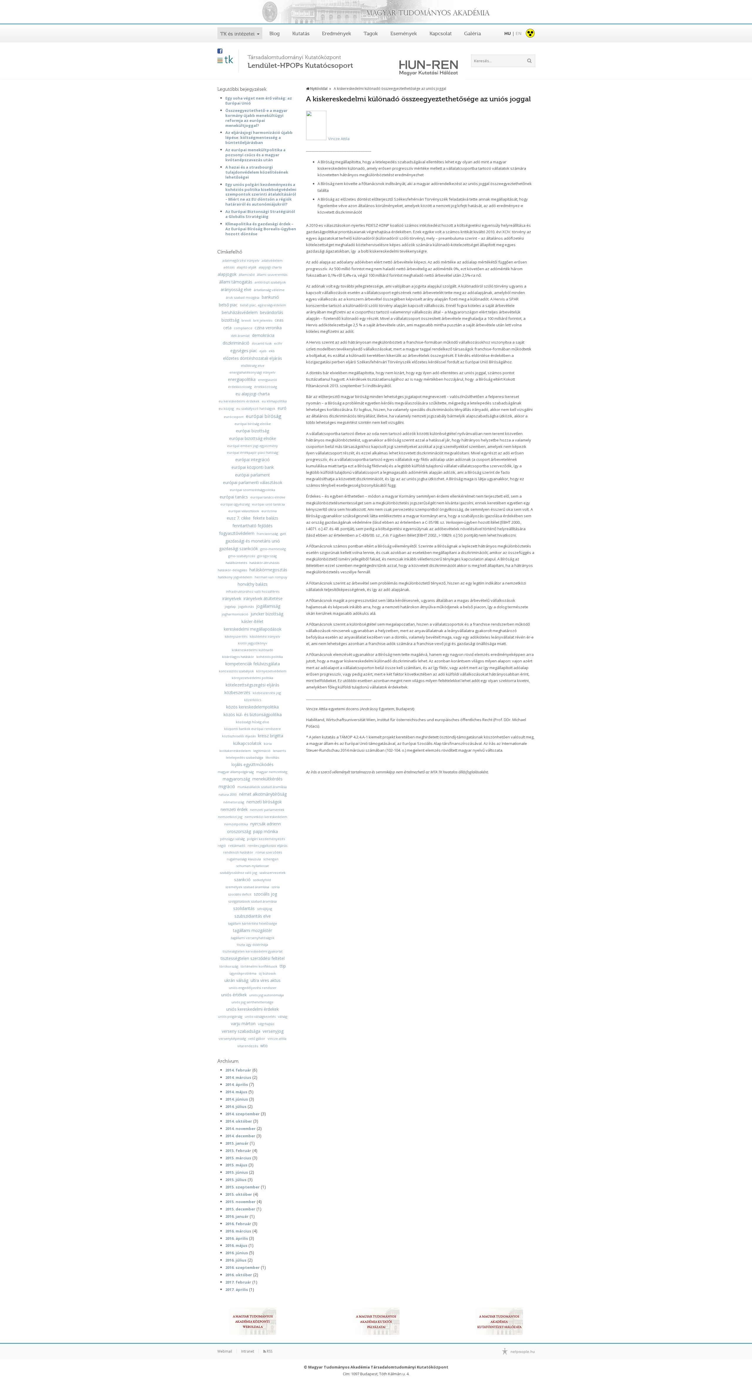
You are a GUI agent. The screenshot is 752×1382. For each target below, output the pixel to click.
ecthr (278, 343)
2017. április (236, 1289)
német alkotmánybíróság (263, 794)
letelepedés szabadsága (244, 757)
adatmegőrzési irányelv (240, 260)
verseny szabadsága (241, 1031)
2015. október (238, 1194)
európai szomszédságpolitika (252, 489)
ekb (272, 350)
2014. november (240, 1128)
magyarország (236, 779)
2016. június (236, 1252)
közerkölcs (252, 699)
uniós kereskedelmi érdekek (252, 1009)
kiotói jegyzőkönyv (252, 643)
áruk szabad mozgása (242, 297)
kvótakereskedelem (235, 750)
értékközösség (265, 386)
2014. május (236, 1091)
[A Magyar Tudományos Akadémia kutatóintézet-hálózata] (499, 1321)
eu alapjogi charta (253, 394)
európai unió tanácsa (268, 504)
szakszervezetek (272, 872)
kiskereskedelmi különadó (252, 649)
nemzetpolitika (236, 824)
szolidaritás (244, 908)
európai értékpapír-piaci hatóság (252, 452)
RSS (269, 1351)
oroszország (239, 831)
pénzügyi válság (232, 838)
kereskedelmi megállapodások (252, 629)
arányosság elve (236, 290)
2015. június (236, 1172)
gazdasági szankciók (238, 549)
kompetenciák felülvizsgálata (252, 664)
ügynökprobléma (242, 973)
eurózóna (269, 511)
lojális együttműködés (252, 765)
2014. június (236, 1099)
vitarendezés (247, 1045)
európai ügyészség (235, 504)
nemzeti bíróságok (264, 802)
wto (264, 1046)
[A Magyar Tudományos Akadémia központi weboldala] (252, 1321)
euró (282, 408)
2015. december (240, 1209)
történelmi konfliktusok (259, 966)
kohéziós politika (269, 656)
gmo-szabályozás (241, 555)
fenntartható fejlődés (252, 526)
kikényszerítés (236, 636)
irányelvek (231, 599)
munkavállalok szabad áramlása (262, 786)
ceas (279, 320)
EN (518, 33)
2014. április (236, 1084)
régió (222, 845)
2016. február (238, 1223)
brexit (246, 320)
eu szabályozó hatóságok (255, 408)
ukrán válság (236, 980)
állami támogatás (235, 282)
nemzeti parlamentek (267, 809)
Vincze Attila (339, 138)
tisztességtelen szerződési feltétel (253, 958)
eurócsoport (234, 416)
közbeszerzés (237, 693)
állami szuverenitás (272, 274)
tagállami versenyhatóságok (252, 937)
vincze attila (277, 1038)
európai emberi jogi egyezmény (252, 445)
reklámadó (236, 845)
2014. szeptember (242, 1113)
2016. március (238, 1231)
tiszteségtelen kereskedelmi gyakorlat (253, 951)
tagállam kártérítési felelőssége (252, 923)
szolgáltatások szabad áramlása (252, 901)
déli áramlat (240, 335)
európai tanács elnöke (267, 497)
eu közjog (226, 408)
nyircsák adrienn (265, 824)
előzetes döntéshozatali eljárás (252, 358)
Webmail (224, 1351)
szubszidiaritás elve (252, 916)
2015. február (238, 1150)
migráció (227, 787)
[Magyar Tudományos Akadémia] (376, 12)
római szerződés (269, 852)
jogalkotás (246, 606)
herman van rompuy (271, 577)
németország (233, 802)
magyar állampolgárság (236, 771)
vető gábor (256, 1038)
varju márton (243, 1024)
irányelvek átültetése (263, 599)
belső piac (228, 305)
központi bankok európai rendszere (252, 728)
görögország (267, 555)
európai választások (243, 511)
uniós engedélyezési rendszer (252, 987)
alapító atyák (246, 267)
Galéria (472, 33)
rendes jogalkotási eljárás (267, 845)
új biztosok (267, 973)
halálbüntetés (236, 562)
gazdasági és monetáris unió (252, 541)
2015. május (236, 1165)
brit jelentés (262, 320)
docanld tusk (262, 343)
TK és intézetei (237, 34)
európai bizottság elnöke (252, 438)
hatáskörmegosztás (268, 570)
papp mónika (265, 831)
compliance (243, 328)
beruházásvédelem (240, 312)
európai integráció (252, 460)
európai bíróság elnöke (252, 423)
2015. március (238, 1158)
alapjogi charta (270, 267)
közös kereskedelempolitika (252, 707)
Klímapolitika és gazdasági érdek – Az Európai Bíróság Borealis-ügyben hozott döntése (260, 228)
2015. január (237, 1143)
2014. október (238, 1121)
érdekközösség (240, 386)
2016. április (236, 1238)
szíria (275, 887)
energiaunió (267, 379)
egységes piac (243, 351)
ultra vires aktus (266, 980)
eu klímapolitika (274, 401)
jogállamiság (268, 606)
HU (507, 33)
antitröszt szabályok (270, 282)
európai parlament (252, 475)
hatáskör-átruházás (264, 562)
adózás (229, 267)
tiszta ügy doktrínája (252, 944)
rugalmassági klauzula (244, 859)
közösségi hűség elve (252, 721)
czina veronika (268, 328)
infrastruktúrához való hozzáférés (252, 591)
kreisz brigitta (270, 736)
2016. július (235, 1260)
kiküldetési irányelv (265, 636)
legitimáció (262, 750)
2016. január (237, 1216)
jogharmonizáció (235, 614)
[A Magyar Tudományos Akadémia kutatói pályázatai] (376, 1321)
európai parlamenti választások (252, 483)
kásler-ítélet (252, 621)
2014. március (238, 1077)
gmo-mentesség (273, 548)
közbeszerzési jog (267, 692)
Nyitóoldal (318, 88)
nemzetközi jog (230, 816)
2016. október (238, 1274)
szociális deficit (239, 894)
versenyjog (273, 1031)
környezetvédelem (271, 671)
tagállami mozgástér (252, 930)
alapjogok (227, 274)
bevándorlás (271, 312)
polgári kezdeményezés (266, 838)
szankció (242, 880)
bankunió (270, 297)
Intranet (247, 1351)
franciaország (267, 533)
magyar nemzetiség (271, 771)
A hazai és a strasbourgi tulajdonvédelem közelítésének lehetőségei (256, 172)
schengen (270, 859)
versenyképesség (232, 1038)
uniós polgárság (230, 1016)
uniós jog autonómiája (266, 995)
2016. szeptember (242, 1267)
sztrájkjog (264, 908)
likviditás (272, 757)
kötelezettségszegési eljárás (252, 685)
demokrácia (263, 335)
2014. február (238, 1070)
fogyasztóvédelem (236, 533)
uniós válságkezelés (260, 1016)
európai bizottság (252, 431)
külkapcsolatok (247, 743)
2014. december (240, 1135)
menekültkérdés (267, 779)
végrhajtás (266, 1023)
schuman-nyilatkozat (252, 865)
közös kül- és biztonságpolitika (253, 715)
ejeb (262, 350)
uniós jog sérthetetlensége (252, 1002)
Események (403, 33)
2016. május (236, 1245)
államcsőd (247, 274)
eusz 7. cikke (239, 518)
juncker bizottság (267, 614)
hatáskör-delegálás (232, 570)
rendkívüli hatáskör (238, 852)
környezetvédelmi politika (252, 677)
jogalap (230, 606)
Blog (274, 33)
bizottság (230, 320)
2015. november (240, 1201)
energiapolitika (242, 379)
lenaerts (279, 750)
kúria (268, 743)
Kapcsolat (440, 33)
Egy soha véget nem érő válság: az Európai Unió (258, 100)
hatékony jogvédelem (235, 577)
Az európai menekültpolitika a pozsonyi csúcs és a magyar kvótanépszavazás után (255, 154)
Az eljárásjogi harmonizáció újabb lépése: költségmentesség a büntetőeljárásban (259, 137)
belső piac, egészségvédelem (263, 305)
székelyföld (262, 879)
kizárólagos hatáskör (238, 656)
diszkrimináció (236, 343)
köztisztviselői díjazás (239, 736)
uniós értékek (234, 995)
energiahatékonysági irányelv (252, 372)
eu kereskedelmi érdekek (239, 401)
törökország (228, 966)
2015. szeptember (242, 1187)
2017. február (238, 1282)
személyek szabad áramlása (247, 887)
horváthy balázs (253, 584)
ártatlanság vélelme (269, 289)
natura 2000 (228, 794)
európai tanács (234, 497)
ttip (283, 966)
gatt (283, 533)
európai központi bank (252, 467)
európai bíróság (263, 416)
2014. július (235, 1106)
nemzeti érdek (234, 809)
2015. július (235, 1179)
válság (282, 1016)
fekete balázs (265, 518)
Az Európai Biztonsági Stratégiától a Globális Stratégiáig (260, 214)
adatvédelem (272, 260)
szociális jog (265, 894)
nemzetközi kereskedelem (266, 816)
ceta (227, 328)
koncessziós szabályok (236, 671)
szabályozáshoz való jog (238, 872)
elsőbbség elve (252, 365)
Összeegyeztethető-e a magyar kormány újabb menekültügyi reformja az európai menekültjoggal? (256, 118)
